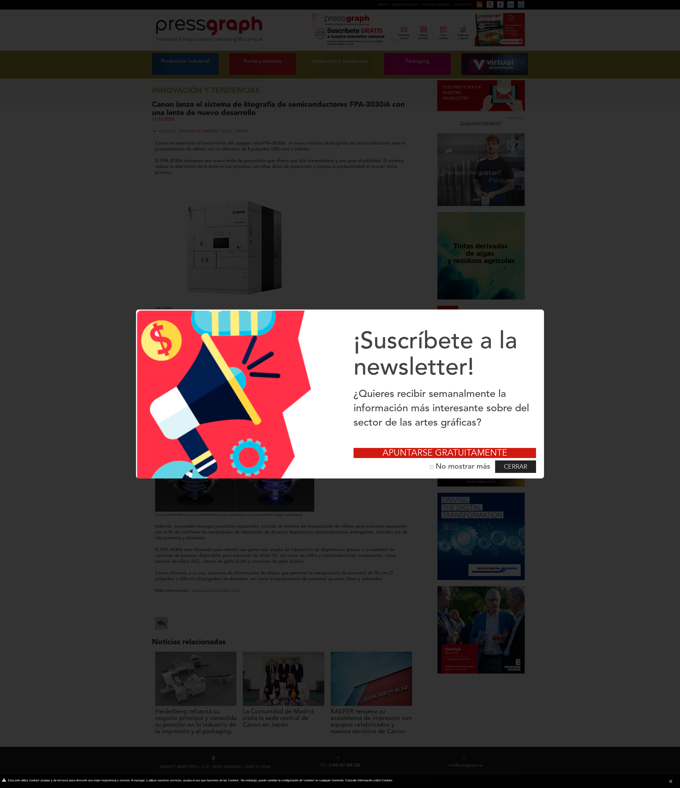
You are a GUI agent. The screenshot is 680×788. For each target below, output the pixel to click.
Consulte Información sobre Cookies (368, 780)
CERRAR (515, 467)
